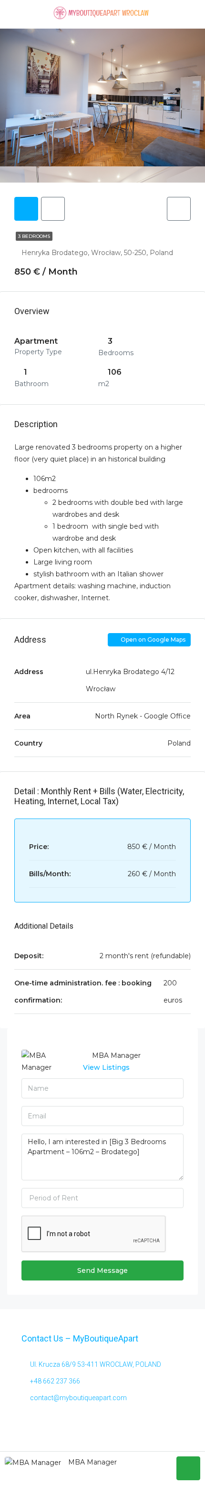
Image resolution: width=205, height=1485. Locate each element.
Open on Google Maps (152, 639)
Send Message (102, 1270)
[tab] (26, 209)
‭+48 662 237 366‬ (55, 1381)
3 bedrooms (34, 236)
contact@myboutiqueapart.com (78, 1398)
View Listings (106, 1067)
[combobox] (102, 1198)
